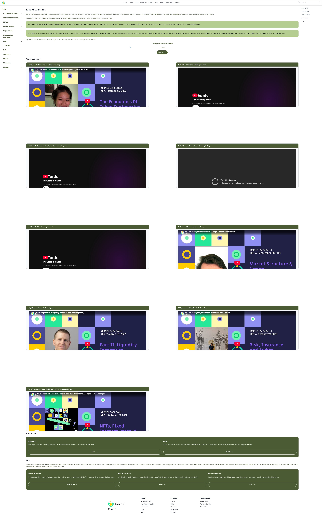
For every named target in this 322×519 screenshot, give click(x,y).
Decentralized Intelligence (8, 36)
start (125, 3)
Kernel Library (181, 14)
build (136, 3)
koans (162, 3)
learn (131, 3)
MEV (304, 21)
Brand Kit (203, 507)
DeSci (5, 50)
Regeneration (7, 31)
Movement (6, 63)
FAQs (142, 512)
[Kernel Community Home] (116, 504)
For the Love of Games (10, 13)
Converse (174, 507)
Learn (173, 501)
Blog (142, 510)
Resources (305, 18)
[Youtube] (115, 509)
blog (156, 3)
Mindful (5, 67)
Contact (173, 512)
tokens (151, 3)
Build (4, 9)
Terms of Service (205, 504)
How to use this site (147, 504)
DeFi (4, 41)
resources (169, 3)
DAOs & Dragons (8, 26)
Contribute (174, 510)
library (177, 3)
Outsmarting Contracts (11, 18)
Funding (7, 45)
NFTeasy (6, 22)
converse (143, 3)
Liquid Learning (305, 11)
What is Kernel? (146, 501)
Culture (5, 58)
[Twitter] (109, 509)
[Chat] (112, 509)
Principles (144, 507)
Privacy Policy (204, 501)
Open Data (6, 54)
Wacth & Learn (306, 14)
